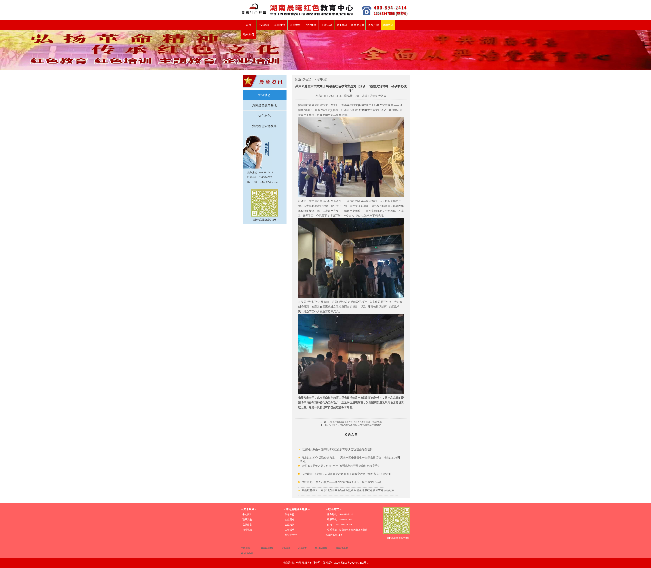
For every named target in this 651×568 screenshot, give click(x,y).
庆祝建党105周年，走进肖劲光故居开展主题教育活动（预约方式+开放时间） (348, 473)
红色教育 (295, 25)
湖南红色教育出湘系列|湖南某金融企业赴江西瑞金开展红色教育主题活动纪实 (348, 490)
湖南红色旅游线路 (264, 126)
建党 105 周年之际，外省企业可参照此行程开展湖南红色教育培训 (341, 465)
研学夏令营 (357, 25)
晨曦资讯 (387, 25)
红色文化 (264, 115)
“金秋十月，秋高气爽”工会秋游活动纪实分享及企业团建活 (355, 425)
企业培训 (342, 25)
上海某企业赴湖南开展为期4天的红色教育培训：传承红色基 (355, 422)
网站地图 (247, 529)
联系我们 (248, 34)
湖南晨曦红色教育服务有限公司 (302, 562)
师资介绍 (373, 25)
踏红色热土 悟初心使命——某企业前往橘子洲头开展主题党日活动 (341, 482)
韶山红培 (279, 25)
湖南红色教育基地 (264, 105)
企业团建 (310, 25)
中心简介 (264, 25)
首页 (248, 25)
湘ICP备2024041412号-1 (354, 562)
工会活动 (326, 25)
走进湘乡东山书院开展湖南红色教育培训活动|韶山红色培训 (337, 449)
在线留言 (247, 524)
